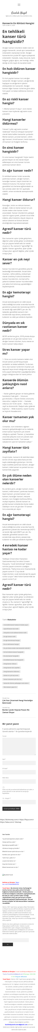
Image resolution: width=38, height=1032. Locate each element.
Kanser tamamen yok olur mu (12, 679)
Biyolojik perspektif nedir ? (10, 845)
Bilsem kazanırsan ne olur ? (10, 867)
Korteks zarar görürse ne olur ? (11, 855)
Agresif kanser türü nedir (11, 629)
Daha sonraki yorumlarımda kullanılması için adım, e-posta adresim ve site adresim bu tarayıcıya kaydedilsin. (18, 791)
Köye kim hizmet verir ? (9, 864)
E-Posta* (5, 768)
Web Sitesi (5, 778)
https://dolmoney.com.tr (9, 819)
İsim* (4, 759)
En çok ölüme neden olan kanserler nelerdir (17, 648)
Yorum (4, 736)
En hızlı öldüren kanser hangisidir (13, 652)
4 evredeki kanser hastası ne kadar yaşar (16, 625)
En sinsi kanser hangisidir (11, 656)
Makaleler (11, 619)
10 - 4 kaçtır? (6, 798)
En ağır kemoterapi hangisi (12, 640)
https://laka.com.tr (7, 822)
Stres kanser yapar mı (10, 687)
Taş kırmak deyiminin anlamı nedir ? (13, 839)
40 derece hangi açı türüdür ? (11, 848)
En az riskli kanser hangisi (11, 644)
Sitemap (18, 822)
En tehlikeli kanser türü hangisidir (13, 660)
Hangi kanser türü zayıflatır (12, 668)
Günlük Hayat (19, 13)
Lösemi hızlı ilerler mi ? (9, 861)
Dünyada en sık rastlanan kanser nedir (15, 633)
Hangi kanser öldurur (10, 664)
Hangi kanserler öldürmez (11, 671)
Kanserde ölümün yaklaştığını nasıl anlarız (16, 683)
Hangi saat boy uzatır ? (9, 842)
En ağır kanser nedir (10, 636)
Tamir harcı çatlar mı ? (9, 858)
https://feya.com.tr (26, 819)
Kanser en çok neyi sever (11, 675)
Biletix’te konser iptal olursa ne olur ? (13, 851)
